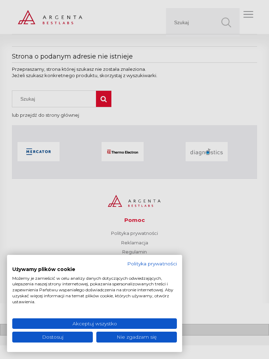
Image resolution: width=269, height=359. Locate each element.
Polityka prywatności (152, 263)
